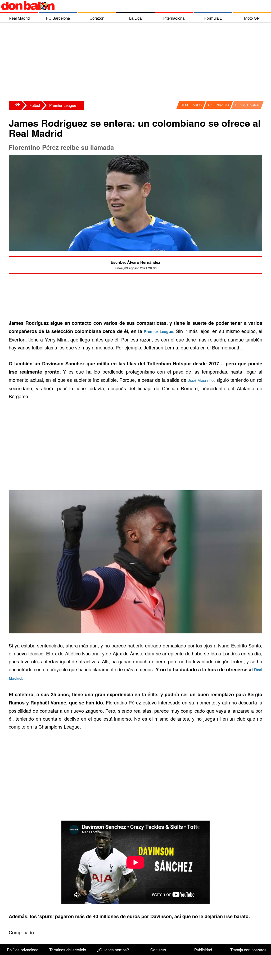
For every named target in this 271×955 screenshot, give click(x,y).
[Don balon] (129, 6)
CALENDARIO (218, 104)
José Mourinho (201, 380)
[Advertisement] (136, 62)
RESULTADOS (191, 104)
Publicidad (203, 949)
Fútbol (34, 105)
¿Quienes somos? (113, 949)
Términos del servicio (67, 949)
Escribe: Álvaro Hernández (135, 262)
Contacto (158, 949)
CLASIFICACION (247, 104)
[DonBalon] (15, 105)
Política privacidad (22, 949)
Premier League (62, 105)
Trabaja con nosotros (248, 949)
